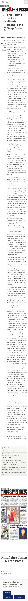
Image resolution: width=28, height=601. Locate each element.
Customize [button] (7, 592)
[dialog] (14, 590)
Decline (8, 597)
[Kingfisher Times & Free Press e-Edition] (14, 512)
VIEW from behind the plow (10, 451)
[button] (7, 2)
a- (2, 40)
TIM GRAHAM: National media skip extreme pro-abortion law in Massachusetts (12, 455)
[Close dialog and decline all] (26, 581)
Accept (19, 597)
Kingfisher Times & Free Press (14, 559)
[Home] (14, 8)
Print (4, 37)
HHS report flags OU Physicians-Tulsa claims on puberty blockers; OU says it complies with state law (13, 462)
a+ (5, 40)
